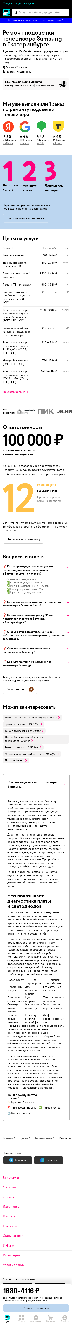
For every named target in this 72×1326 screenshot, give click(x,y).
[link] (32, 718)
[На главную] (6, 12)
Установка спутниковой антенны (23, 754)
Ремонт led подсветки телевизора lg (25, 718)
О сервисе (10, 1187)
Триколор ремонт (15, 724)
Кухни (24, 1138)
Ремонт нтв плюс (14, 747)
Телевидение (43, 1138)
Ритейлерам (11, 1255)
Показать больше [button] (14, 760)
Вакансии (10, 1216)
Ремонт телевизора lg (17, 731)
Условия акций (14, 1265)
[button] (36, 20)
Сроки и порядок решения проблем (49, 499)
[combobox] (40, 12)
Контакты (10, 1226)
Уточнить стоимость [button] (36, 1308)
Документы (11, 1207)
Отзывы (9, 1197)
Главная (8, 1138)
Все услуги (11, 1177)
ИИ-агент (10, 1245)
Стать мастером (14, 1235)
